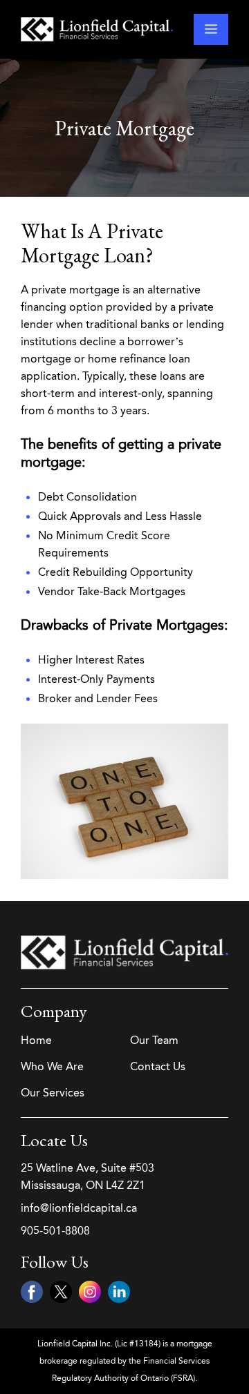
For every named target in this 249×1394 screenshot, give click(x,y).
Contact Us (157, 1066)
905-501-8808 (55, 1230)
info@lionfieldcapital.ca (79, 1208)
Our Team (154, 1040)
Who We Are (52, 1066)
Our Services (52, 1092)
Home (36, 1040)
